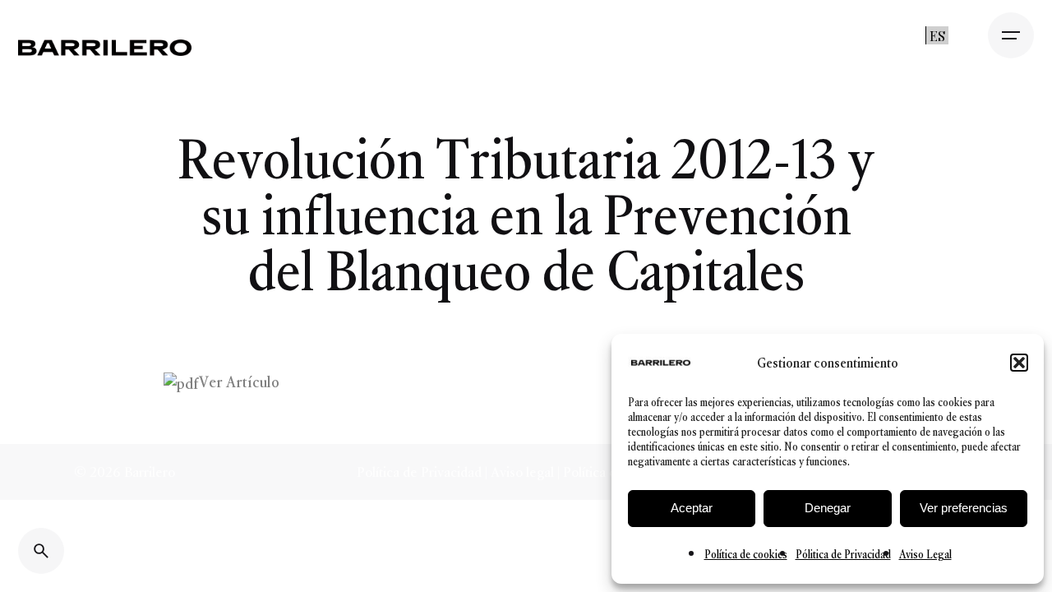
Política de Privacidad (421, 472)
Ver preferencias (964, 508)
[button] (1019, 362)
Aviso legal (522, 472)
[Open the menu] (1011, 35)
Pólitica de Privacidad (843, 555)
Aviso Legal (925, 555)
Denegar (828, 508)
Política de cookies (745, 555)
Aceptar (692, 508)
